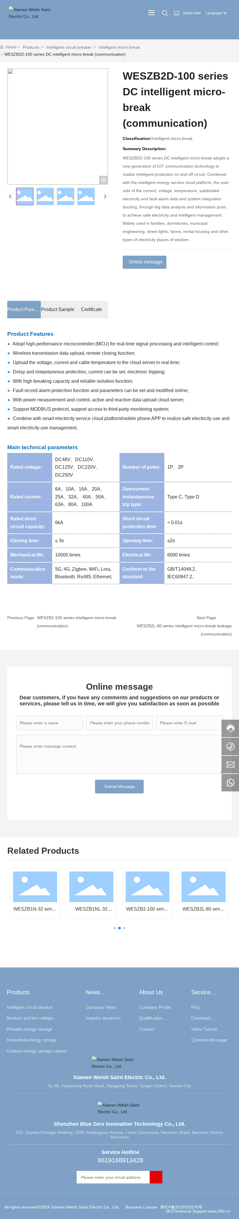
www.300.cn (219, 1211)
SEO (169, 1211)
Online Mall (192, 13)
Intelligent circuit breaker (69, 47)
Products (31, 47)
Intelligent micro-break (119, 47)
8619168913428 (120, 1160)
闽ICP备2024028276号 (181, 1207)
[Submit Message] (156, 1177)
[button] (115, 928)
